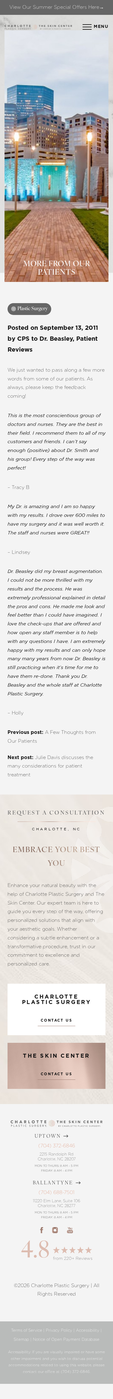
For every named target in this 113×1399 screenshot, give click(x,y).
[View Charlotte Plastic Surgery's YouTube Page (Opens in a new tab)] (70, 1230)
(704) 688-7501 (56, 1192)
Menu (101, 27)
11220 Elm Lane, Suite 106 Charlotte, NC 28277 (56, 1203)
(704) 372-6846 (56, 1146)
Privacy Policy (59, 1330)
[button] (87, 27)
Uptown (48, 1136)
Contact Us (56, 1020)
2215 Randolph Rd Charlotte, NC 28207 (57, 1156)
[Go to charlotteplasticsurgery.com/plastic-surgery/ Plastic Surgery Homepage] (18, 26)
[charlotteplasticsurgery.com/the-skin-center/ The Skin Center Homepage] (55, 26)
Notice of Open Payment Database (66, 1339)
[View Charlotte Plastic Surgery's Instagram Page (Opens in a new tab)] (55, 1230)
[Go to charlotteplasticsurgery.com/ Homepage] (34, 27)
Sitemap (21, 1339)
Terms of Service (26, 1330)
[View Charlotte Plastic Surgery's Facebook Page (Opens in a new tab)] (41, 1230)
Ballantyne (53, 1183)
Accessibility (87, 1330)
